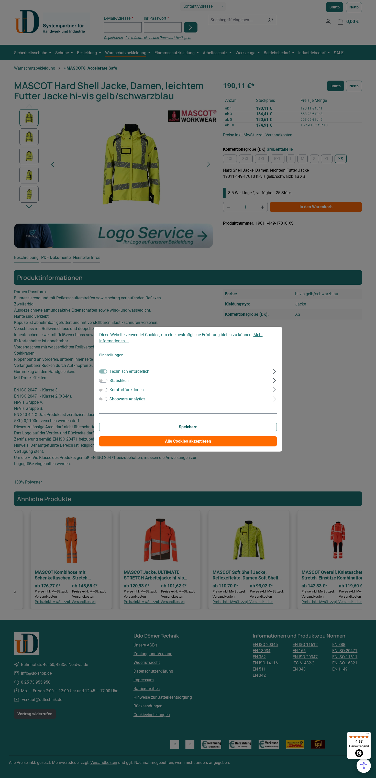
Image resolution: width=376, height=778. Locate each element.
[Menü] (368, 735)
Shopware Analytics (127, 399)
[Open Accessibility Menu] (364, 766)
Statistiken (119, 380)
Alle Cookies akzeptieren (188, 441)
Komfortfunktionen (126, 389)
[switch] (103, 381)
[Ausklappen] (274, 370)
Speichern (188, 426)
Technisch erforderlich (129, 371)
